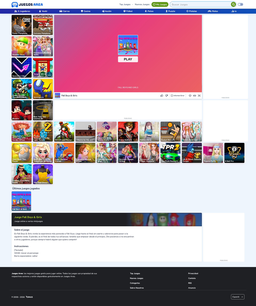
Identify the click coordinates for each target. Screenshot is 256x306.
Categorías (135, 283)
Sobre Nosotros (137, 288)
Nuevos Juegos (142, 4)
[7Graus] (29, 297)
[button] (190, 95)
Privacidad (193, 273)
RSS (190, 283)
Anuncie (192, 288)
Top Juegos (124, 4)
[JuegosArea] (27, 4)
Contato (192, 278)
